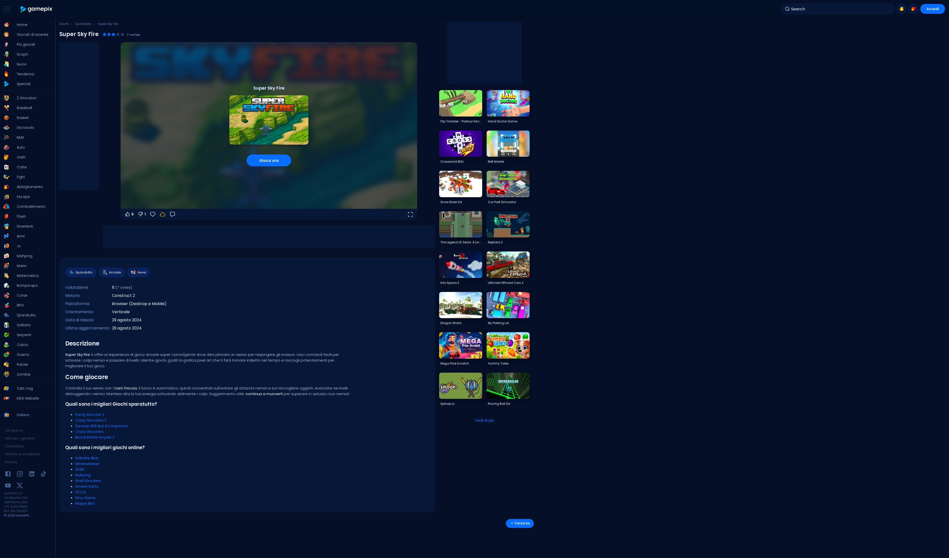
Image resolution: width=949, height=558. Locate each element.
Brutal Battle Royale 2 (94, 437)
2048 (79, 469)
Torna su (522, 523)
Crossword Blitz (452, 161)
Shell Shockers (88, 480)
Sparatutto (83, 24)
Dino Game (85, 497)
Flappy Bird (85, 503)
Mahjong (83, 475)
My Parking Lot (498, 323)
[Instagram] (20, 475)
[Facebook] (8, 475)
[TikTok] (43, 475)
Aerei (141, 272)
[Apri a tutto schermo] (410, 214)
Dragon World (450, 323)
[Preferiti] (913, 9)
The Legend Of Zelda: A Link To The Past (461, 242)
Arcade (115, 272)
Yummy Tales (498, 363)
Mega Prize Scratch (454, 363)
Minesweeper (87, 463)
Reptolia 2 (495, 242)
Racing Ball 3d (499, 404)
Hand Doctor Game (502, 121)
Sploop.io (447, 404)
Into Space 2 (449, 283)
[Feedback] (172, 214)
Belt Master (496, 161)
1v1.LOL (80, 492)
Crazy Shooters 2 (91, 420)
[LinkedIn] (32, 475)
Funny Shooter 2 (89, 414)
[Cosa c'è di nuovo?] (901, 9)
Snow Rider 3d (451, 202)
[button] (26, 25)
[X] (20, 486)
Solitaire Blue (87, 458)
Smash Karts (86, 486)
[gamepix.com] (37, 9)
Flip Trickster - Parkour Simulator (461, 121)
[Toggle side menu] (6, 9)
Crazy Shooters (89, 431)
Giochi (64, 24)
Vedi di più (484, 420)
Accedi (933, 8)
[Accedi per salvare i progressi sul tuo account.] (163, 214)
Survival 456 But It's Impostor (101, 425)
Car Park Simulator (502, 202)
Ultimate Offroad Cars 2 (505, 283)
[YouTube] (8, 486)
